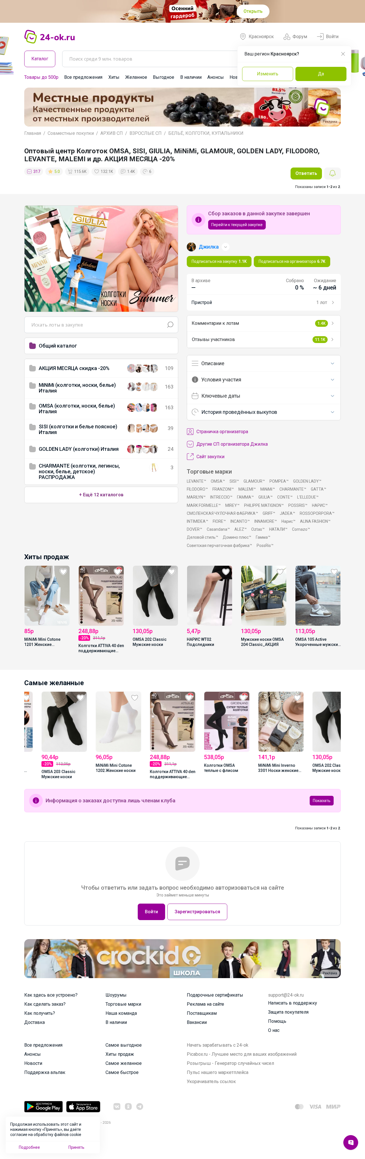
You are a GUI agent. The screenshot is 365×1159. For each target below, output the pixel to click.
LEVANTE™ (196, 481)
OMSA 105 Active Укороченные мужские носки (317, 642)
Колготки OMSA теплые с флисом (204, 768)
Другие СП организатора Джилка (232, 444)
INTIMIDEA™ (197, 521)
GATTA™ (318, 489)
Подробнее (29, 1147)
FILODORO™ (197, 489)
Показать (321, 800)
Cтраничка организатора (222, 431)
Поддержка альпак (44, 1072)
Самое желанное (124, 1063)
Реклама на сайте (205, 1004)
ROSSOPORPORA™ (317, 513)
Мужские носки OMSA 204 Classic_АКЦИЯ (262, 642)
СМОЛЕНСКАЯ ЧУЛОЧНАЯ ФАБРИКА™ (222, 513)
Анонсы (215, 77)
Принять (76, 1147)
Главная (32, 133)
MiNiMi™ (267, 489)
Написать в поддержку (292, 1003)
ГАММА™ (245, 497)
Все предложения (83, 77)
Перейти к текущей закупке (237, 224)
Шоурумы (116, 995)
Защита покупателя (288, 1012)
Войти (332, 36)
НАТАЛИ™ (278, 529)
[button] (33, 107)
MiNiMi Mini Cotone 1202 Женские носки (98, 768)
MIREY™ (232, 505)
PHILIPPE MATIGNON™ (264, 505)
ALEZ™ (240, 529)
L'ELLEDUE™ (308, 497)
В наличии (191, 77)
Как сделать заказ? (45, 1004)
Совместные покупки (71, 133)
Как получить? (39, 1013)
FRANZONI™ (223, 489)
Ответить (306, 173)
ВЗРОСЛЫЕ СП (145, 133)
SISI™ (234, 481)
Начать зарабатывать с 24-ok (217, 1045)
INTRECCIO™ (221, 497)
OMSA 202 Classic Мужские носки (150, 642)
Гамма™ (263, 537)
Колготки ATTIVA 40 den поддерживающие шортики (101, 648)
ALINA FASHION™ (315, 521)
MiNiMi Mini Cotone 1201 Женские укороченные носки (43, 642)
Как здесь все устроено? (51, 995)
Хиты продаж (120, 1054)
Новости (33, 1063)
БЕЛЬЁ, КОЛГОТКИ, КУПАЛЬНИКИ (206, 133)
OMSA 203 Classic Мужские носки (41, 774)
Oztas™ (258, 529)
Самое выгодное (124, 1045)
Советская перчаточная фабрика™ (219, 545)
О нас (273, 1030)
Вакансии (197, 1022)
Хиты (113, 77)
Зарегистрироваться (197, 911)
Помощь (277, 1021)
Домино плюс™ (237, 537)
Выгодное (163, 77)
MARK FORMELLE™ (204, 505)
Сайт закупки (210, 456)
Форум (300, 36)
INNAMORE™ (265, 521)
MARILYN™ (196, 497)
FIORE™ (219, 521)
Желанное (136, 77)
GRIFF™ (269, 513)
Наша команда (121, 1013)
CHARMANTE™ (292, 489)
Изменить (267, 74)
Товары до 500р (41, 77)
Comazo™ (301, 529)
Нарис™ (288, 521)
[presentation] (32, 609)
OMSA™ (218, 481)
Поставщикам (202, 1013)
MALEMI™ (247, 489)
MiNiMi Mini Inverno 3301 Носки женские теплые (261, 768)
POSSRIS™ (297, 505)
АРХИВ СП (111, 133)
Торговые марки (123, 1004)
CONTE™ (285, 497)
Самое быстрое (122, 1072)
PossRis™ (265, 545)
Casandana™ (218, 529)
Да (321, 74)
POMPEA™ (279, 481)
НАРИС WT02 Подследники (200, 642)
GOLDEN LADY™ (307, 481)
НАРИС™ (320, 505)
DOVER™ (194, 529)
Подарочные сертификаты (215, 995)
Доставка (34, 1022)
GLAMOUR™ (254, 481)
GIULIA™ (265, 497)
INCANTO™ (240, 521)
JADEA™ (287, 513)
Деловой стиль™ (202, 537)
